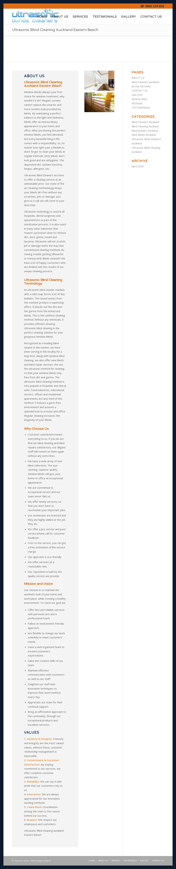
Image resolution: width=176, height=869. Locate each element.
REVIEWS (137, 103)
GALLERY (137, 94)
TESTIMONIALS (141, 107)
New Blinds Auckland (144, 134)
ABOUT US (138, 77)
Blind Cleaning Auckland (145, 126)
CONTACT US (140, 90)
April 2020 (138, 166)
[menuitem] (42, 16)
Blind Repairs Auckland (145, 130)
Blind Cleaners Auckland (145, 82)
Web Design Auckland (41, 860)
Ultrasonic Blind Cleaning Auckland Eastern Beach (55, 30)
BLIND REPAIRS (141, 86)
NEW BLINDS (139, 99)
